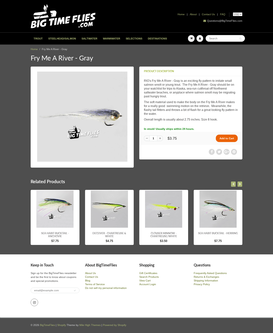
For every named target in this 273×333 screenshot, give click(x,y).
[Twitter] (219, 152)
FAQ (222, 14)
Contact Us (208, 14)
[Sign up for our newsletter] (75, 291)
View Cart (145, 280)
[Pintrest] (234, 152)
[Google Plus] (227, 152)
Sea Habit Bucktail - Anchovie (55, 235)
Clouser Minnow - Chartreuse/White (163, 235)
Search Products (149, 276)
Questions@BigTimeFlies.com (224, 20)
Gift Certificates (148, 273)
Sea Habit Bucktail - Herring (218, 233)
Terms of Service (95, 284)
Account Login (147, 284)
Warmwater (111, 38)
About (193, 14)
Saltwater (89, 38)
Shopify (61, 325)
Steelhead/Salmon (62, 38)
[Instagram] (34, 302)
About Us (90, 273)
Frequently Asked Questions (210, 273)
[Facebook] (212, 152)
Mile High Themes (90, 325)
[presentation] (233, 184)
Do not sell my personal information (106, 287)
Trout (38, 38)
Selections (134, 38)
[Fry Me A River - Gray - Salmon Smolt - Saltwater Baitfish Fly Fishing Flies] (82, 116)
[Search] (240, 39)
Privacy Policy (202, 284)
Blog (87, 280)
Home (181, 14)
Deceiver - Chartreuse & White (109, 235)
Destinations (157, 38)
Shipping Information (206, 280)
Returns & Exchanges (206, 276)
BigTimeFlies (47, 325)
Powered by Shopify (114, 325)
